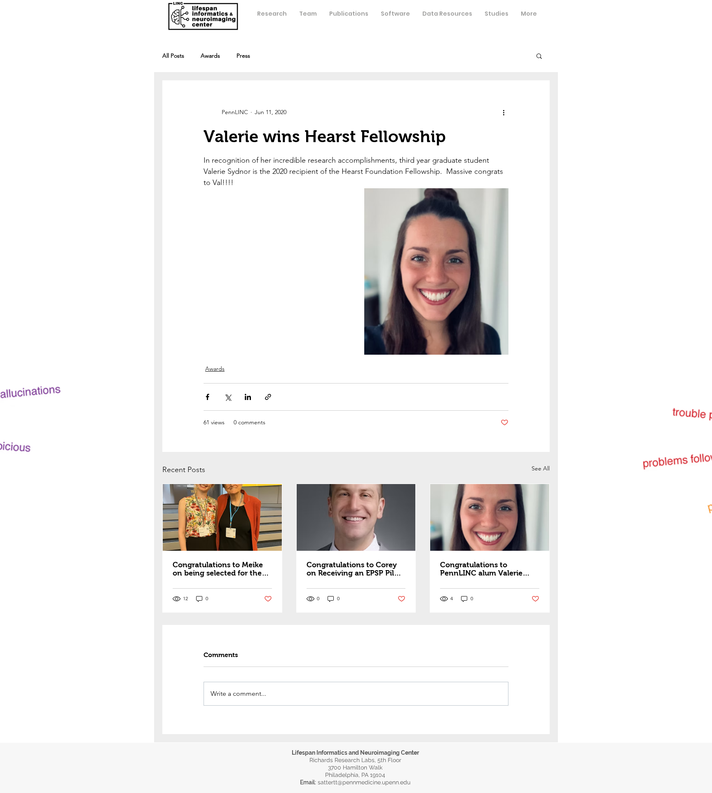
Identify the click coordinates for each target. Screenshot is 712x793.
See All (541, 468)
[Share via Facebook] (207, 397)
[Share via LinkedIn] (248, 397)
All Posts (173, 55)
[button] (308, 13)
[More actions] (503, 112)
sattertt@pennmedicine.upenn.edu (364, 782)
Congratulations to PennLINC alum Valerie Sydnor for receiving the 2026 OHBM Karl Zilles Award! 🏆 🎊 (483, 569)
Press (243, 55)
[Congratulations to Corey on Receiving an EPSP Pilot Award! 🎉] (356, 517)
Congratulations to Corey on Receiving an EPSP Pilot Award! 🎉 (354, 569)
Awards (210, 55)
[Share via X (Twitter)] (228, 397)
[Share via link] (268, 397)
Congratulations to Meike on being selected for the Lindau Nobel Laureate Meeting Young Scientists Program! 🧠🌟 (218, 569)
